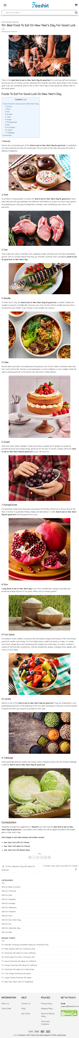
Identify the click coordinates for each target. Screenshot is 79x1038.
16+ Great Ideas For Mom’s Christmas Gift (18, 957)
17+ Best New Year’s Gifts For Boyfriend (17, 982)
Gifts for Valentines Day (11, 928)
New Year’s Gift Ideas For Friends (17, 846)
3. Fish (7, 112)
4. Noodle (8, 114)
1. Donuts (8, 106)
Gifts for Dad (7, 895)
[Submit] (76, 12)
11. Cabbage (9, 133)
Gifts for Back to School (11, 887)
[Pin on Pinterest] (45, 857)
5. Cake (8, 117)
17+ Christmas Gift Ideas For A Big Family (18, 969)
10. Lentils (8, 130)
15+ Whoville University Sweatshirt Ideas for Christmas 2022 (25, 945)
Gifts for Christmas (9, 891)
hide (24, 99)
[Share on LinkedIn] (49, 857)
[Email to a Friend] (41, 857)
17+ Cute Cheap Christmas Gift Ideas (16, 973)
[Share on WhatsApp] (30, 857)
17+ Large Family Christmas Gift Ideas (16, 977)
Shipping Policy (47, 1008)
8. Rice (7, 125)
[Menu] (5, 4)
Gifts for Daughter (9, 899)
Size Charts (25, 1013)
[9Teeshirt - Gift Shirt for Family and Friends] (40, 4)
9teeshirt (35, 827)
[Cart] (76, 4)
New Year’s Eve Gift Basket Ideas (17, 850)
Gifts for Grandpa (8, 903)
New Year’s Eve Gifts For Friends (16, 842)
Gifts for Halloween (9, 907)
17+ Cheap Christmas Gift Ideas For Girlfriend (19, 965)
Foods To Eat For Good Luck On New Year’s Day (21, 104)
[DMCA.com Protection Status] (69, 1013)
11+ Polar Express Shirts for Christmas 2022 (18, 949)
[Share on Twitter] (37, 857)
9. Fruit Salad (10, 127)
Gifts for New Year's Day (10, 22)
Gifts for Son (6, 924)
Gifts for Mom (7, 916)
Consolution (7, 135)
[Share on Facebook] (33, 857)
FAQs (23, 1008)
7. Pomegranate (11, 122)
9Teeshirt (14, 31)
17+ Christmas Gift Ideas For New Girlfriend (18, 953)
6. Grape (8, 119)
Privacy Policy (46, 1003)
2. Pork (7, 109)
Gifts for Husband (8, 911)
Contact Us (25, 1003)
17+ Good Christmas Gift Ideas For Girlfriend (19, 961)
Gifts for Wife (7, 932)
